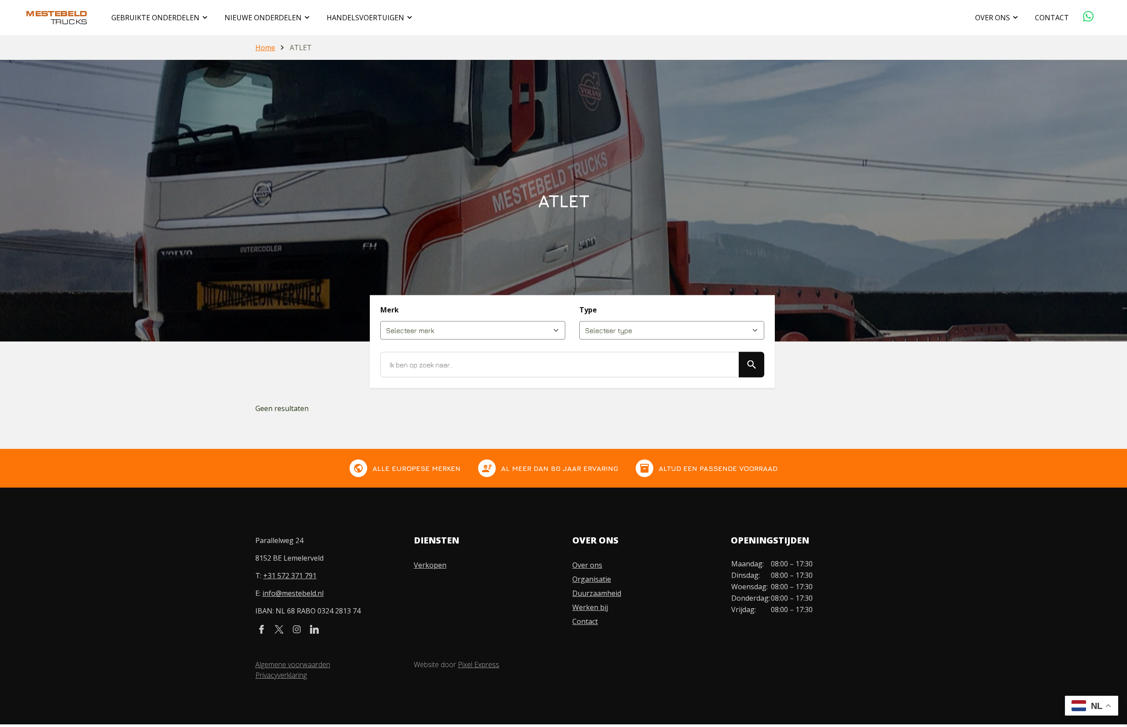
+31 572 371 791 (290, 575)
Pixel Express (478, 664)
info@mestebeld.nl (293, 593)
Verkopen (430, 565)
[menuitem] (160, 18)
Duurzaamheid (596, 593)
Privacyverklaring (281, 675)
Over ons (587, 565)
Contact (585, 621)
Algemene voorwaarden (292, 664)
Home (265, 47)
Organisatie (591, 579)
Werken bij (590, 607)
